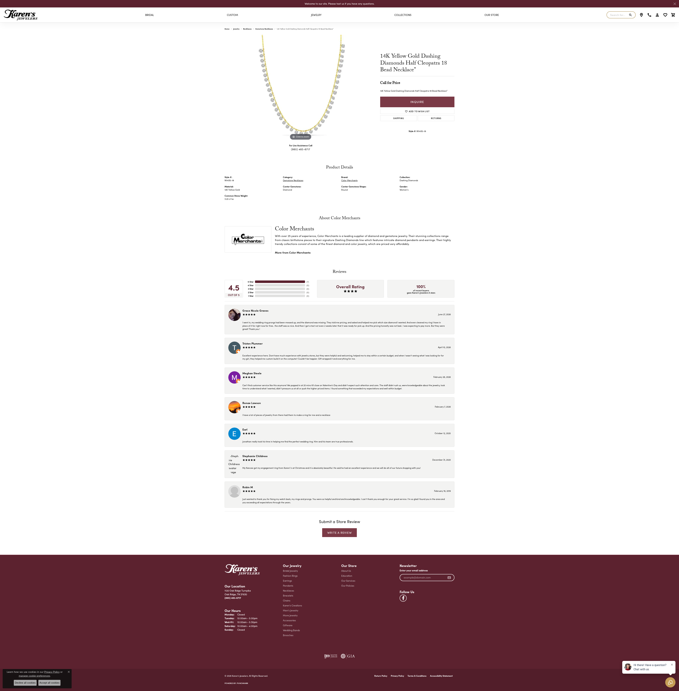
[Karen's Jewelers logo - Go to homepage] (20, 14)
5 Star (251, 281)
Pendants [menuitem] (288, 585)
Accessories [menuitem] (289, 620)
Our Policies (347, 585)
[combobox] (617, 15)
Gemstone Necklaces (264, 29)
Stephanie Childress (255, 456)
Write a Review (339, 532)
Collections (402, 15)
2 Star (251, 292)
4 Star (251, 285)
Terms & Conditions (417, 675)
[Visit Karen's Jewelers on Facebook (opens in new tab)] (403, 598)
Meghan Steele (252, 373)
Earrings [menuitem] (287, 580)
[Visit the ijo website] (330, 656)
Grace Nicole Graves (255, 310)
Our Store (491, 15)
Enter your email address (414, 570)
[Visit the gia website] (348, 656)
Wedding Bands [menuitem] (291, 630)
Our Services (348, 580)
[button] (657, 14)
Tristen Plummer (252, 343)
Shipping (398, 118)
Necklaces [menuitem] (288, 590)
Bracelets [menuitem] (288, 595)
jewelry (236, 29)
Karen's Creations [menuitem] (292, 605)
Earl (244, 429)
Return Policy (380, 675)
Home (227, 29)
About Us (346, 570)
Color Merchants (349, 180)
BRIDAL (149, 15)
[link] (641, 14)
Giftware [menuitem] (287, 625)
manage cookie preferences (34, 675)
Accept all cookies (49, 682)
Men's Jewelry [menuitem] (290, 610)
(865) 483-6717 (300, 149)
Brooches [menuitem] (288, 635)
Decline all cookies (25, 682)
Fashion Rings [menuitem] (290, 575)
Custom (232, 15)
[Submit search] (631, 15)
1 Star (251, 295)
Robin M (247, 487)
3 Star (251, 288)
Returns (436, 118)
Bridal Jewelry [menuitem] (290, 570)
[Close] (674, 4)
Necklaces (247, 29)
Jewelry (316, 15)
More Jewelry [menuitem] (290, 615)
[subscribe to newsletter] (449, 577)
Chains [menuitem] (286, 600)
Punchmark (242, 683)
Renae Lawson (251, 403)
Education (346, 575)
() (307, 281)
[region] (301, 88)
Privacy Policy (397, 675)
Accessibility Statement (441, 675)
